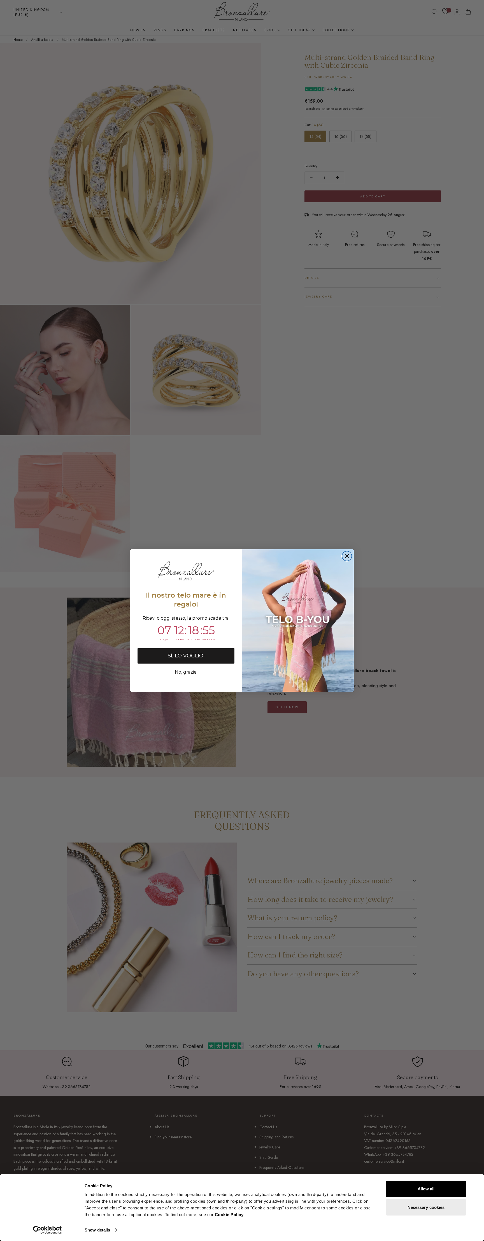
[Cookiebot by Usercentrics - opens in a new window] (47, 1230)
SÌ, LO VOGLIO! (186, 656)
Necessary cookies (426, 1207)
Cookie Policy (229, 1214)
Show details (97, 1230)
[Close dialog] (347, 556)
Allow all (426, 1188)
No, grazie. (186, 672)
